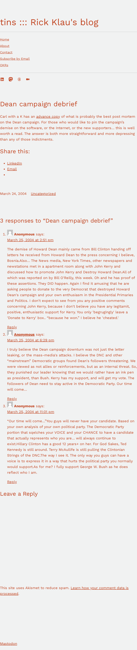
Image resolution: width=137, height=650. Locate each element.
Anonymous (24, 334)
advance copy (48, 116)
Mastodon (8, 643)
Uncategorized (43, 193)
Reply (12, 327)
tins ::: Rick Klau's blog (49, 22)
